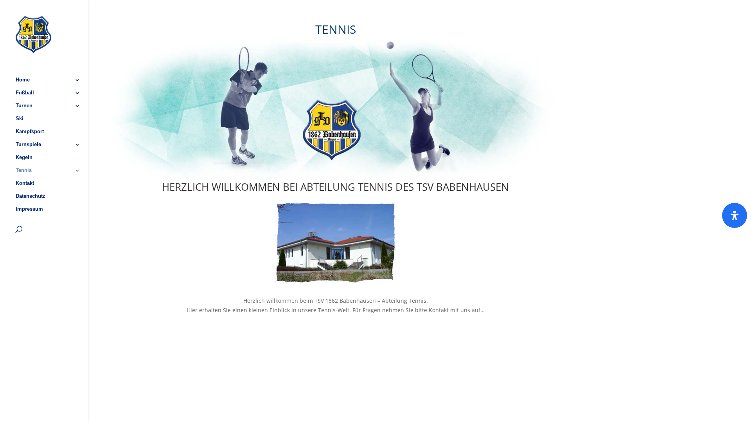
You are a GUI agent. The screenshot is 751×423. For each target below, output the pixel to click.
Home (23, 80)
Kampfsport (30, 131)
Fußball (25, 93)
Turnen (24, 105)
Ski (19, 118)
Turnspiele (28, 144)
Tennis (24, 170)
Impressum (29, 209)
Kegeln (24, 157)
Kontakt (25, 183)
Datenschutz (30, 196)
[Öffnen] (734, 215)
